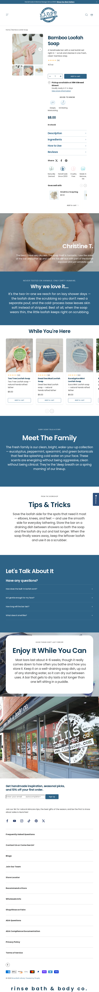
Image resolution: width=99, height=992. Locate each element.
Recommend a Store (16, 888)
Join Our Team (13, 866)
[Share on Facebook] (61, 160)
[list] (27, 49)
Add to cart (75, 76)
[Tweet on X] (56, 160)
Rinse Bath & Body (18, 978)
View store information (61, 91)
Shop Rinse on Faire (15, 909)
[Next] (40, 49)
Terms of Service (14, 952)
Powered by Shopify (33, 978)
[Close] (97, 2)
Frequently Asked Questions (20, 834)
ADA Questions (13, 920)
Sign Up (52, 796)
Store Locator (13, 877)
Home (8, 30)
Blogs (9, 856)
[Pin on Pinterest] (66, 160)
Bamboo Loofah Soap (20, 30)
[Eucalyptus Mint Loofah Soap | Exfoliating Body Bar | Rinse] (79, 355)
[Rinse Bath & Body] (49, 738)
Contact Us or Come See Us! (20, 845)
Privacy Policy (13, 942)
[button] (91, 14)
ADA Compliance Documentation (23, 931)
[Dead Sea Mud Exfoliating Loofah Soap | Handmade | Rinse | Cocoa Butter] (49, 355)
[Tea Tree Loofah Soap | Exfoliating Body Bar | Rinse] (19, 355)
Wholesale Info (13, 899)
